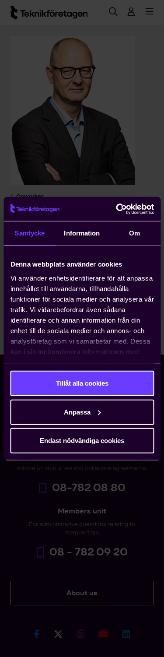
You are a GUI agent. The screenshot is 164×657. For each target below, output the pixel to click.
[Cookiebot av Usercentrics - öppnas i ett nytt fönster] (117, 208)
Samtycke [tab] (29, 233)
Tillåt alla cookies (82, 383)
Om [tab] (134, 233)
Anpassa (77, 411)
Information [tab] (82, 233)
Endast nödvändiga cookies (82, 440)
